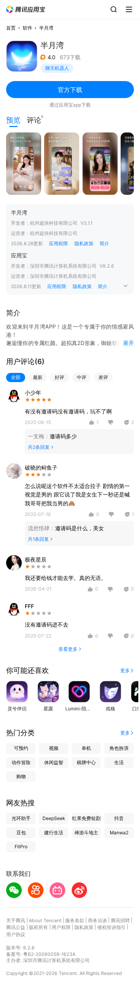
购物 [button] (21, 776)
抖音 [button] (119, 818)
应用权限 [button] (58, 243)
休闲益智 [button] (53, 762)
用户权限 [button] (61, 927)
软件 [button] (27, 28)
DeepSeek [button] (53, 818)
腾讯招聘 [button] (120, 920)
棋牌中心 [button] (86, 762)
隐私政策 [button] (83, 243)
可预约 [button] (21, 748)
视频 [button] (53, 748)
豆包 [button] (21, 832)
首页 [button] (11, 28)
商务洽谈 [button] (97, 920)
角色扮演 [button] (118, 748)
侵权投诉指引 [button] (111, 927)
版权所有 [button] (38, 927)
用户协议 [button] (15, 934)
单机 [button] (86, 748)
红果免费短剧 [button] (86, 818)
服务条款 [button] (74, 920)
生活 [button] (119, 762)
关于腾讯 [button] (15, 920)
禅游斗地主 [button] (86, 832)
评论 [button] (34, 119)
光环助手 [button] (21, 818)
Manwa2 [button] (119, 832)
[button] (26, 9)
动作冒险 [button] (21, 762)
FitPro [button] (21, 846)
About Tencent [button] (45, 920)
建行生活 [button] (53, 832)
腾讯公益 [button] (15, 927)
